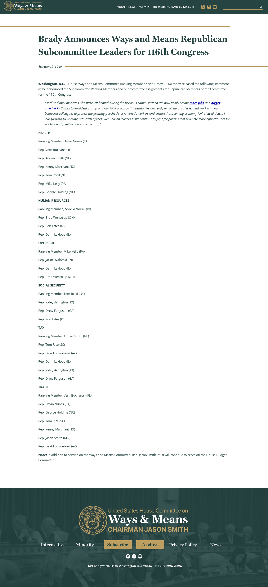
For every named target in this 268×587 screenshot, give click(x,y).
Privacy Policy (183, 544)
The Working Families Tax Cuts (174, 7)
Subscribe (117, 544)
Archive (150, 544)
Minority (85, 544)
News (131, 7)
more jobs (196, 103)
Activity (144, 7)
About (121, 7)
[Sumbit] (260, 7)
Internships (52, 544)
